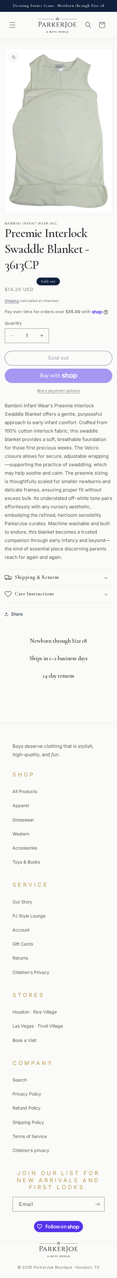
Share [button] (17, 614)
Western (20, 833)
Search (19, 1079)
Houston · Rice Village (34, 1011)
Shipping (12, 301)
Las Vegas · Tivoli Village (37, 1026)
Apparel (20, 805)
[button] (12, 25)
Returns (20, 958)
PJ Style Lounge (29, 915)
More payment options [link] (58, 390)
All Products (24, 791)
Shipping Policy (28, 1122)
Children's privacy (30, 1150)
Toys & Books (26, 861)
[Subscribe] (97, 1204)
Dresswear (23, 819)
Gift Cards (22, 943)
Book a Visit (24, 1040)
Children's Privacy (30, 972)
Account (21, 929)
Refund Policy (26, 1108)
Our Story (22, 901)
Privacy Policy (26, 1093)
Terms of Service (29, 1136)
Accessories (24, 847)
